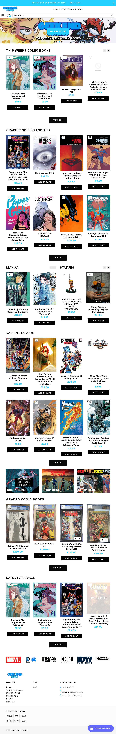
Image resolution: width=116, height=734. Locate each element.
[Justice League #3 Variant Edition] (44, 417)
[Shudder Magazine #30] (71, 70)
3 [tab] (59, 42)
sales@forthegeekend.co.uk (71, 692)
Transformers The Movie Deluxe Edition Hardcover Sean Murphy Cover (18, 175)
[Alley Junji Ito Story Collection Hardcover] (18, 289)
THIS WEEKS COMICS (15, 690)
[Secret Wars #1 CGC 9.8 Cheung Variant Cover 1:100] (71, 523)
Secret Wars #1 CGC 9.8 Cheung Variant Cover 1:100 (72, 546)
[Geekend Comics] (10, 9)
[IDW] (84, 660)
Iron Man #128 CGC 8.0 (44, 545)
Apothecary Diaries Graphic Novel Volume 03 (44, 311)
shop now (75, 3)
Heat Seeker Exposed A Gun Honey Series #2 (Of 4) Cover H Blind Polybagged (44, 379)
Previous (5, 31)
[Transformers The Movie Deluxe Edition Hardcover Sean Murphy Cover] (18, 152)
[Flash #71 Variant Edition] (18, 418)
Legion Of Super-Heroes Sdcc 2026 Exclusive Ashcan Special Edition (98, 86)
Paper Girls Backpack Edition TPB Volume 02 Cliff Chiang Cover (18, 236)
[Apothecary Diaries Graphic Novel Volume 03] (44, 288)
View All (58, 120)
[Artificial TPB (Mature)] (44, 213)
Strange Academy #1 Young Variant (71, 377)
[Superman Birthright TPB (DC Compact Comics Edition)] (98, 152)
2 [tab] (56, 42)
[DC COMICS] (31, 660)
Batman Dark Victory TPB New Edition (71, 236)
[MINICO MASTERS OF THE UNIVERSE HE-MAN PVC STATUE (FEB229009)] (71, 284)
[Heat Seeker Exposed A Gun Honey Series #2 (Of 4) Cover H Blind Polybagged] (44, 355)
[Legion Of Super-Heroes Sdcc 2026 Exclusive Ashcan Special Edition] (98, 66)
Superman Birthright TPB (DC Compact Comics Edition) (98, 175)
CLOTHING (10, 702)
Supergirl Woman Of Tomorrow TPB (98, 234)
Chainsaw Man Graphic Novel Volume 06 (44, 96)
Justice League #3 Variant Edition (44, 439)
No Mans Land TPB (44, 173)
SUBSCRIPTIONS (13, 693)
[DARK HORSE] (102, 658)
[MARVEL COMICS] (13, 660)
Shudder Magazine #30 (71, 90)
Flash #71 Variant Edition (18, 439)
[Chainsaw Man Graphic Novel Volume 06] (44, 72)
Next (110, 31)
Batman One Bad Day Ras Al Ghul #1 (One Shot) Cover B (98, 440)
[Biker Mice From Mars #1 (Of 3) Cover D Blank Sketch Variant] (98, 355)
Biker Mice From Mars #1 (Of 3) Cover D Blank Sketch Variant (98, 380)
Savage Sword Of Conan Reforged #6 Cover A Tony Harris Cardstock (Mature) (98, 620)
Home (8, 687)
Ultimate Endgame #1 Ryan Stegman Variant (18, 378)
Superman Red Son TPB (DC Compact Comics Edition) (71, 175)
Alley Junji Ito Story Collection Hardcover (17, 310)
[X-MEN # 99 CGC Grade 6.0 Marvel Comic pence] (98, 523)
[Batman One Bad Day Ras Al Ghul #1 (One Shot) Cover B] (98, 417)
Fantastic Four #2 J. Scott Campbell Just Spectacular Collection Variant (71, 441)
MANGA (9, 699)
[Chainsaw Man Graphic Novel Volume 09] (18, 72)
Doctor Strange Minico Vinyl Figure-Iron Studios (98, 309)
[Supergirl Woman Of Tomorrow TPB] (98, 213)
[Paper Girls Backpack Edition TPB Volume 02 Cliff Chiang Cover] (18, 212)
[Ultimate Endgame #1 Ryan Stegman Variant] (18, 355)
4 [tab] (61, 42)
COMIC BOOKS (12, 696)
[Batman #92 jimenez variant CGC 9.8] (18, 523)
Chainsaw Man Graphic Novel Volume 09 (18, 96)
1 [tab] (54, 42)
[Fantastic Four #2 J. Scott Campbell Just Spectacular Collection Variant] (71, 417)
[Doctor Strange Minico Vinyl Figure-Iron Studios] (98, 287)
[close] (113, 2)
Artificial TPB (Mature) (44, 234)
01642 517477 (79, 9)
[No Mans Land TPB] (44, 152)
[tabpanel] (58, 30)
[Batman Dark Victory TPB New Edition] (71, 213)
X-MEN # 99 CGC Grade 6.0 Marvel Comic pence (98, 547)
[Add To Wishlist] (10, 57)
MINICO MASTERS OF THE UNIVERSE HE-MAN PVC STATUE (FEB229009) (71, 304)
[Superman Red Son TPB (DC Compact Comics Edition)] (71, 153)
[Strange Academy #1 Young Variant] (71, 355)
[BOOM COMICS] (67, 659)
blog (35, 687)
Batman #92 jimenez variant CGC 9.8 (17, 547)
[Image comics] (49, 659)
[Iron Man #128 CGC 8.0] (44, 522)
